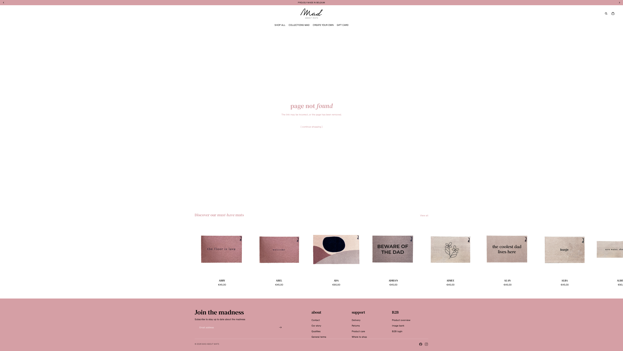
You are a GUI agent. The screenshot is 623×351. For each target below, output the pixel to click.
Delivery (356, 320)
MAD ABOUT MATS (210, 344)
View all (424, 215)
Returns (356, 325)
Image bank (398, 325)
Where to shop (359, 337)
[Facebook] (421, 344)
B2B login (397, 331)
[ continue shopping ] (312, 126)
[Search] (606, 13)
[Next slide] (424, 254)
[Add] (244, 272)
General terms (319, 337)
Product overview (401, 320)
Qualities (316, 331)
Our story (316, 325)
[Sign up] (280, 328)
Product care (358, 331)
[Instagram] (426, 344)
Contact (316, 320)
